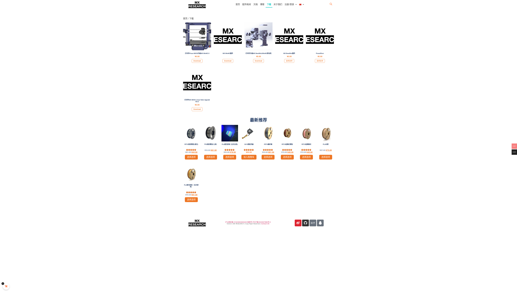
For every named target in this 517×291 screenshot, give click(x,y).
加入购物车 (249, 157)
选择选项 (289, 61)
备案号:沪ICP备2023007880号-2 (259, 222)
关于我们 (278, 4)
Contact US (265, 224)
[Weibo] (298, 223)
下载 (269, 4)
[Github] (305, 223)
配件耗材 (246, 4)
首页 (238, 4)
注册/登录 (289, 4)
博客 (262, 4)
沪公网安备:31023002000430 (236, 222)
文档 (255, 4)
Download (197, 61)
